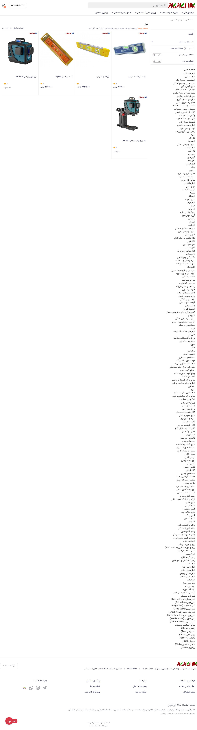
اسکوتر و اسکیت (187, 399)
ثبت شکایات (189, 692)
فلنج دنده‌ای (189, 518)
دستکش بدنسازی (187, 357)
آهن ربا (191, 141)
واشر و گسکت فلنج (186, 525)
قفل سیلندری (189, 244)
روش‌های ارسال (139, 686)
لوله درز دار (190, 586)
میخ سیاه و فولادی (186, 551)
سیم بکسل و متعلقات (185, 260)
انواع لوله (190, 580)
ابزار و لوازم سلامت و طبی (183, 383)
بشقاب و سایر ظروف (185, 286)
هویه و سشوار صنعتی (185, 228)
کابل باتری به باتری (186, 173)
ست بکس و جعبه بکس (184, 93)
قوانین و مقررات (187, 681)
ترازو (193, 389)
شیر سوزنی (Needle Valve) (182, 618)
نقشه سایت (140, 692)
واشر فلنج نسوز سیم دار (184, 535)
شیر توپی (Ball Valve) (185, 602)
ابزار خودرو (190, 148)
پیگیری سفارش (101, 12)
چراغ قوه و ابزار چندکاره (184, 373)
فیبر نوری (190, 435)
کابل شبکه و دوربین (186, 425)
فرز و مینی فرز (188, 215)
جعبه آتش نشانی (187, 496)
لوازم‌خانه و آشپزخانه (169, 12)
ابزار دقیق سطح (188, 576)
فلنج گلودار (190, 505)
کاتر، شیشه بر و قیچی (185, 112)
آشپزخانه (191, 267)
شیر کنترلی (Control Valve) (182, 622)
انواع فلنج (190, 502)
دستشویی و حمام (187, 325)
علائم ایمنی (189, 483)
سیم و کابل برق (187, 418)
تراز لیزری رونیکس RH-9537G (26, 76)
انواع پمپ (190, 554)
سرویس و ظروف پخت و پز (183, 270)
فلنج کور (191, 522)
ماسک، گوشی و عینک (185, 476)
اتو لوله (191, 225)
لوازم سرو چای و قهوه (185, 273)
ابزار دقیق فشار (188, 570)
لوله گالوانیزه (189, 589)
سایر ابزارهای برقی (186, 231)
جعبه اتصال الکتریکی (185, 447)
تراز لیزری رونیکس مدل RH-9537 (134, 140)
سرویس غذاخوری (187, 283)
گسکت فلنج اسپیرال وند (184, 538)
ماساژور (191, 386)
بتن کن (191, 218)
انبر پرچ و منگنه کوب (185, 119)
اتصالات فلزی (189, 541)
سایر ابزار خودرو (188, 180)
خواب (192, 328)
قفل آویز (191, 241)
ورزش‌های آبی (188, 409)
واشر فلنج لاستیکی (186, 528)
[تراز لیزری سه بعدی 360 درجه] (129, 113)
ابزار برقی (191, 202)
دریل (193, 206)
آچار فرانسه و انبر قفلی (185, 90)
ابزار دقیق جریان (187, 573)
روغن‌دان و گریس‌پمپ (185, 131)
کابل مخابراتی (189, 422)
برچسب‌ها (179, 20)
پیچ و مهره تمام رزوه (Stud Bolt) (180, 547)
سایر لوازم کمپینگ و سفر (183, 380)
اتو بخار (191, 315)
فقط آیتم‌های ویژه (188, 61)
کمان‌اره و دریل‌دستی (185, 102)
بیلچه (192, 193)
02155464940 (132, 668)
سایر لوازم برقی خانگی (185, 318)
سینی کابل (190, 454)
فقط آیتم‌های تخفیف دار (186, 55)
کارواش (191, 151)
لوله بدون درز (189, 583)
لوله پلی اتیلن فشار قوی (184, 593)
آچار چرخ (191, 157)
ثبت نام (14, 5)
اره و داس (190, 186)
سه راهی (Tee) (188, 631)
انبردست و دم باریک (185, 80)
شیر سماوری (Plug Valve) (183, 605)
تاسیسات (190, 254)
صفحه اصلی (189, 20)
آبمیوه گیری (189, 309)
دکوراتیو (191, 335)
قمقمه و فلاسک (188, 377)
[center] (165, 5)
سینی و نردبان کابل (186, 451)
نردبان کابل (190, 457)
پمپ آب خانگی (188, 557)
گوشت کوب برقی (187, 302)
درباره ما (143, 681)
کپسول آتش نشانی (186, 493)
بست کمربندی (188, 441)
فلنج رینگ (190, 515)
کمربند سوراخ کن (187, 122)
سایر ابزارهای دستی (186, 144)
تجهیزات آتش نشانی (185, 489)
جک (193, 167)
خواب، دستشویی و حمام (183, 322)
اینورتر (192, 222)
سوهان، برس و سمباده (184, 109)
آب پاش (191, 196)
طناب (192, 347)
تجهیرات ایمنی (188, 460)
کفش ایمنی (189, 467)
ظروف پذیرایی (188, 289)
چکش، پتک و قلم (187, 115)
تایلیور (192, 170)
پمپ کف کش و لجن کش (183, 560)
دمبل (193, 344)
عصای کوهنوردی (187, 370)
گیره (193, 135)
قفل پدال (191, 160)
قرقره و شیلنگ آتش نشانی (183, 499)
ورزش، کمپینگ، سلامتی (146, 12)
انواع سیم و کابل (187, 415)
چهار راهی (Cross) (187, 634)
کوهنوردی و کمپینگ (185, 360)
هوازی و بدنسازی (187, 341)
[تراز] (140, 664)
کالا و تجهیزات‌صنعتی (122, 12)
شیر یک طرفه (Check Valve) (182, 612)
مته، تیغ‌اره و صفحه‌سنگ (183, 106)
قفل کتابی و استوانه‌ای (184, 238)
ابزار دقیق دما (188, 567)
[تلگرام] (44, 688)
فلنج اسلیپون (189, 509)
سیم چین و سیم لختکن (184, 83)
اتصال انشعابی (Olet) (185, 644)
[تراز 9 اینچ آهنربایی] (93, 49)
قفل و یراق (190, 235)
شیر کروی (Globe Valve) (184, 609)
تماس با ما (95, 686)
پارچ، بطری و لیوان (186, 296)
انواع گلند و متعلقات (185, 444)
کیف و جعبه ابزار (187, 128)
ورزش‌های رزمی (188, 402)
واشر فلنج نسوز (188, 531)
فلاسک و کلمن (188, 277)
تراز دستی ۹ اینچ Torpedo (64, 76)
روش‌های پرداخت (187, 686)
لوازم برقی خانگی (187, 299)
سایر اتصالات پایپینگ (185, 625)
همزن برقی (190, 306)
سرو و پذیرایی (188, 280)
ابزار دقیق (190, 564)
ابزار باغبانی (189, 183)
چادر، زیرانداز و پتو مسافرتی (182, 367)
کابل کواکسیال (188, 431)
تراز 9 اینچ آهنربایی (102, 76)
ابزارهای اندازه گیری (186, 99)
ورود (19, 5)
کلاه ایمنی (190, 470)
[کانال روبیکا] (24, 688)
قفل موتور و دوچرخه (186, 251)
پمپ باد (191, 154)
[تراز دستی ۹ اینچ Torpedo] (56, 49)
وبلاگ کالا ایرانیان (92, 692)
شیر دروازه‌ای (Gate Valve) (183, 599)
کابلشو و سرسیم (187, 438)
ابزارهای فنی (189, 12)
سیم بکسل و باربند (186, 177)
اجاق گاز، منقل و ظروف (184, 364)
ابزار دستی (190, 77)
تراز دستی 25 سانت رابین (137, 76)
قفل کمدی (190, 248)
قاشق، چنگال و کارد (186, 293)
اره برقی (191, 209)
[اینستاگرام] (38, 688)
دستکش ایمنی (188, 473)
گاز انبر (192, 138)
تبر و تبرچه (190, 199)
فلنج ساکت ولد (188, 512)
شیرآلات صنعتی (188, 596)
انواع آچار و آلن (188, 86)
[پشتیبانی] (31, 688)
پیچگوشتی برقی (187, 212)
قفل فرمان (190, 164)
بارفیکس (191, 351)
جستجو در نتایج (186, 41)
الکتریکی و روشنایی (186, 257)
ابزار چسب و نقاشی (186, 125)
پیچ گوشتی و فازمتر (186, 96)
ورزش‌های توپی (188, 406)
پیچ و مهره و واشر (187, 544)
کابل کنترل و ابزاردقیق (185, 428)
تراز (172, 20)
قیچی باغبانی (189, 189)
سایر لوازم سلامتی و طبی (183, 396)
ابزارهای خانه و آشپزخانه (184, 331)
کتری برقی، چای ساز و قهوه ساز (181, 312)
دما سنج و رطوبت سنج (184, 393)
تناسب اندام (189, 354)
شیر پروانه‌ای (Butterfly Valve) (181, 615)
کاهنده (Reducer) (187, 638)
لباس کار (191, 464)
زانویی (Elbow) (188, 628)
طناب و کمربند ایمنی (185, 480)
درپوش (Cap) (189, 641)
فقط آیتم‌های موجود (177, 48)
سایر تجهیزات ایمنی (185, 486)
